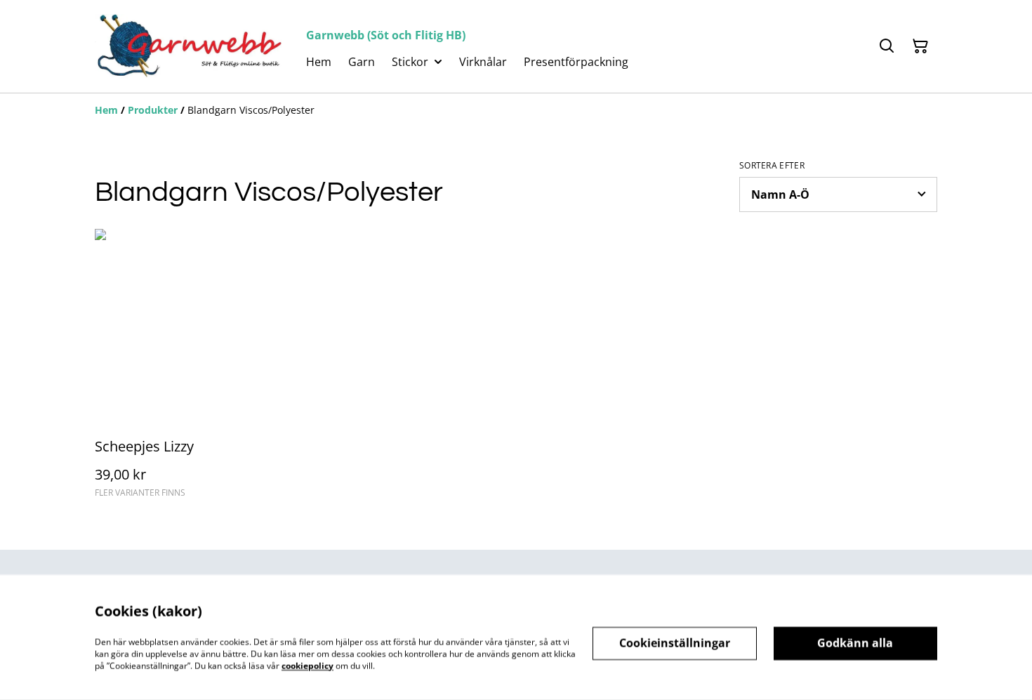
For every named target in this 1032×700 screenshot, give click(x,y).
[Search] (887, 46)
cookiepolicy (307, 665)
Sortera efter (772, 166)
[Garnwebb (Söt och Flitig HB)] (189, 46)
